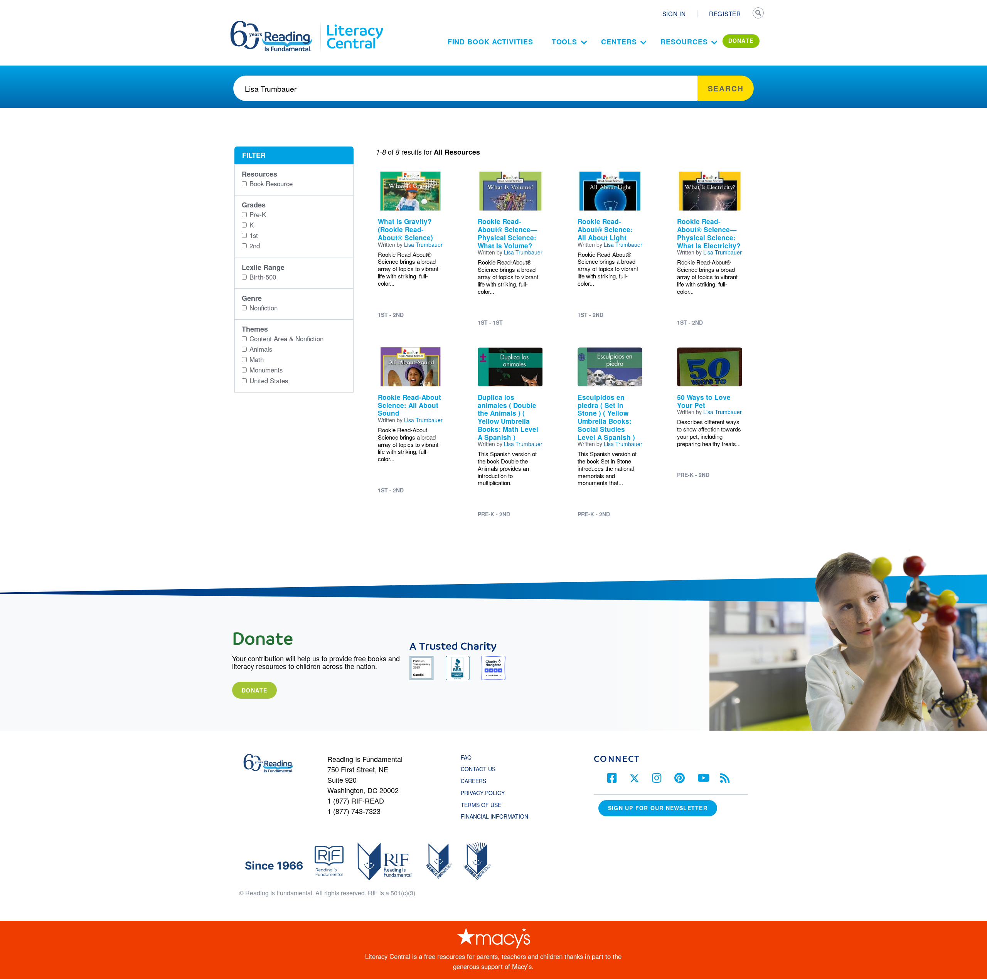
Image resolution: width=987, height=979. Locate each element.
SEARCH (758, 14)
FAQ (466, 757)
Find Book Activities (490, 42)
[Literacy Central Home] (354, 24)
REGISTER (725, 13)
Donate (254, 690)
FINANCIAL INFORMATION (494, 816)
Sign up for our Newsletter (657, 808)
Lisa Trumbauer (423, 244)
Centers (619, 42)
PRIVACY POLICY (483, 793)
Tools (565, 42)
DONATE (741, 40)
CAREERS (473, 781)
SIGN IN (674, 13)
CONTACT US (480, 769)
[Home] (276, 24)
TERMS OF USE (485, 805)
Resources (683, 42)
